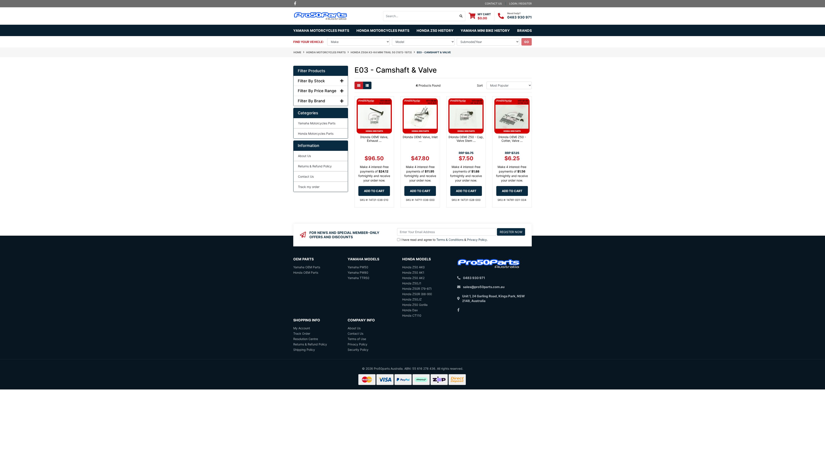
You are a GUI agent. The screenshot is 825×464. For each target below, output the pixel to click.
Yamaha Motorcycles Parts (316, 123)
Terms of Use (357, 339)
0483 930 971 (519, 17)
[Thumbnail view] (358, 85)
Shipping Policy (304, 349)
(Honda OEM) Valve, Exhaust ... (374, 138)
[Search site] (461, 16)
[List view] (367, 85)
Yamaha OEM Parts (306, 267)
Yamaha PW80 (358, 272)
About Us (304, 156)
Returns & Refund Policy (315, 166)
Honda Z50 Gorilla (415, 305)
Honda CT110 (411, 315)
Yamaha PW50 (358, 267)
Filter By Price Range (317, 91)
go (526, 42)
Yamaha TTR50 (358, 278)
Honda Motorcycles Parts (315, 133)
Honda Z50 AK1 (413, 272)
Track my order (308, 187)
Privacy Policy (477, 239)
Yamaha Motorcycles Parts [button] (321, 30)
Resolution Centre (305, 339)
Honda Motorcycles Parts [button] (382, 30)
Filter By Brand (311, 101)
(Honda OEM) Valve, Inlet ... (420, 138)
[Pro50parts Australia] (320, 15)
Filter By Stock (311, 81)
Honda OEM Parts (305, 272)
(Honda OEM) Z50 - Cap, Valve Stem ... (466, 138)
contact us (493, 3)
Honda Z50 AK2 (413, 278)
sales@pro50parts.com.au (483, 287)
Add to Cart (374, 191)
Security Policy (358, 349)
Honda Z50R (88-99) (417, 294)
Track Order (301, 333)
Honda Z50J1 (411, 283)
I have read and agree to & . (444, 239)
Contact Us (306, 176)
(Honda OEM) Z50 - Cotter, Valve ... (512, 138)
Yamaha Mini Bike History (485, 30)
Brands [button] (524, 30)
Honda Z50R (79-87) (417, 288)
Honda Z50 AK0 (413, 267)
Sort (480, 85)
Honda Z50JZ (412, 299)
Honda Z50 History (435, 30)
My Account (301, 328)
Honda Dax (410, 310)
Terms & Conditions (449, 239)
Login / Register (520, 3)
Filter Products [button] (311, 71)
